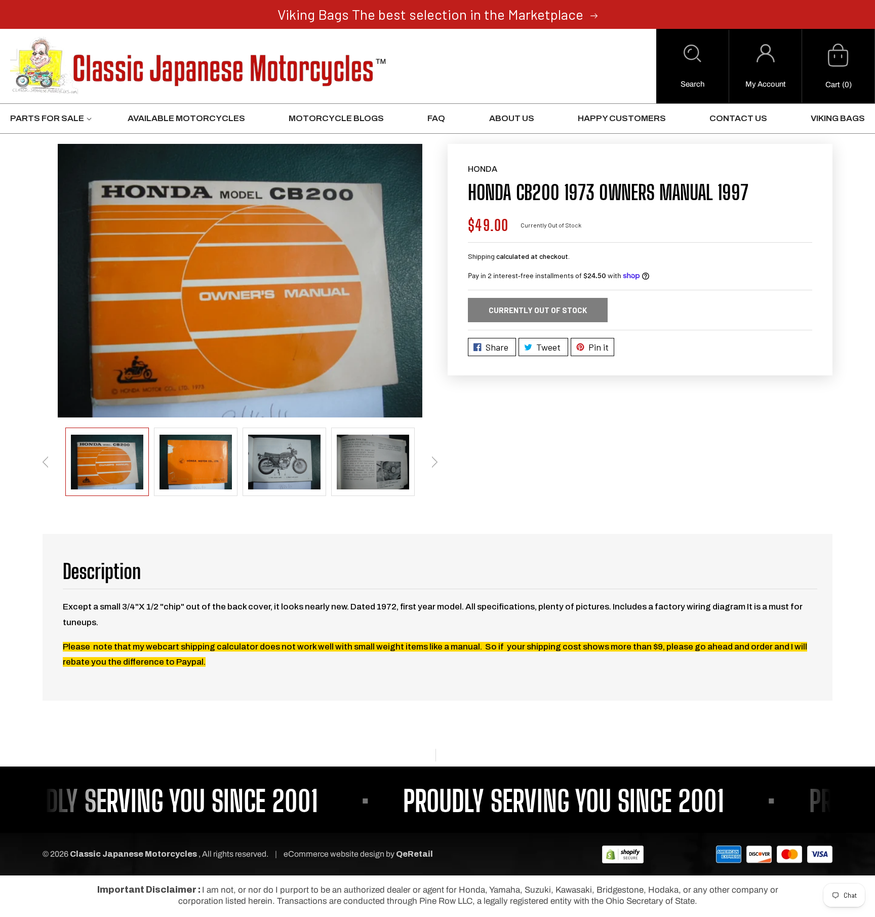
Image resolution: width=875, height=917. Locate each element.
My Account (765, 84)
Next (434, 462)
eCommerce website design (335, 854)
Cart (832, 85)
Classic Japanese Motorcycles (133, 854)
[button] (692, 66)
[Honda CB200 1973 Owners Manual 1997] (240, 280)
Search (692, 84)
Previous (46, 462)
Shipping (481, 256)
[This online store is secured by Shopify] (623, 854)
